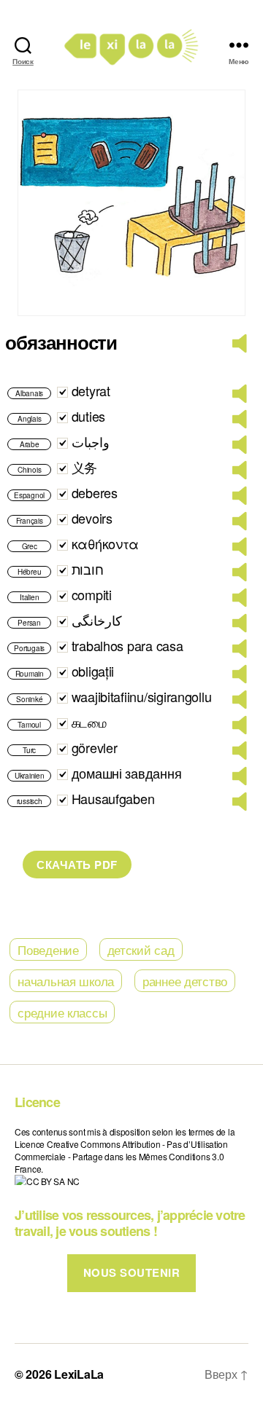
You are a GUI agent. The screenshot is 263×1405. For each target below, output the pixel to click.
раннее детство (184, 981)
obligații (93, 670)
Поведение (48, 949)
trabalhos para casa (127, 645)
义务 (84, 466)
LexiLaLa (79, 1374)
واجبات (91, 441)
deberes (95, 492)
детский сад (141, 949)
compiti (92, 594)
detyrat (91, 390)
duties (88, 415)
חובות (88, 568)
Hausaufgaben (113, 798)
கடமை (89, 721)
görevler (95, 747)
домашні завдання (127, 772)
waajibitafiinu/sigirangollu (142, 696)
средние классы (62, 1012)
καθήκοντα (106, 543)
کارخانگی (97, 619)
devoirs (92, 517)
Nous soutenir (131, 1272)
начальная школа (66, 981)
